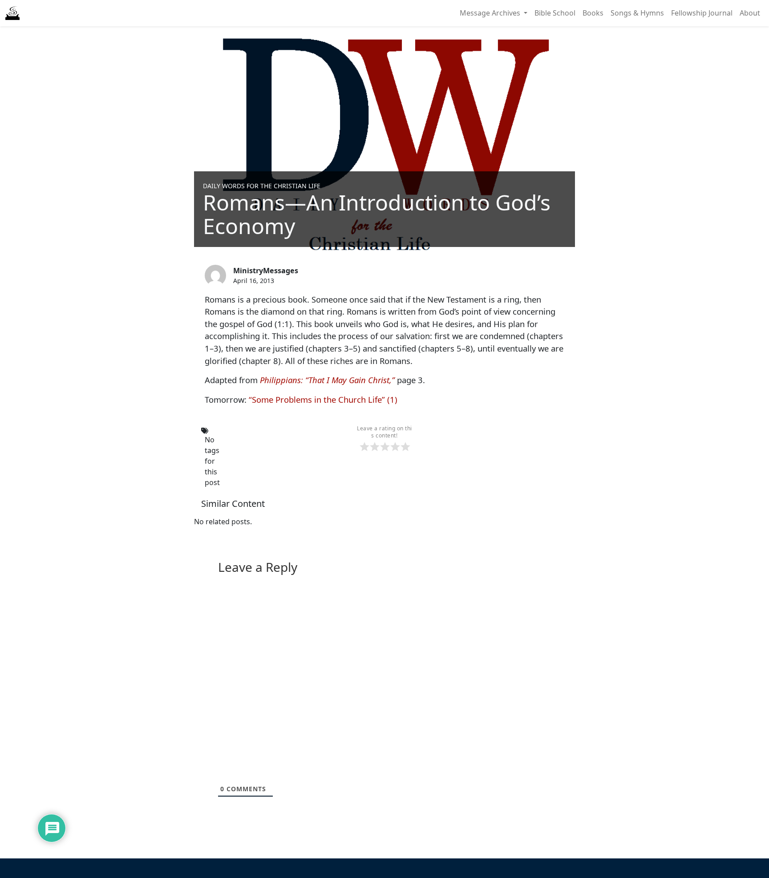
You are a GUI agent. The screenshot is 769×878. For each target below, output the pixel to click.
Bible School (554, 13)
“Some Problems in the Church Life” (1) (323, 399)
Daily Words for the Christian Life (261, 186)
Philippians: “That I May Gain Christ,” (327, 379)
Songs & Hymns (637, 13)
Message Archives (491, 13)
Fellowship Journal (702, 13)
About (750, 13)
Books (593, 13)
